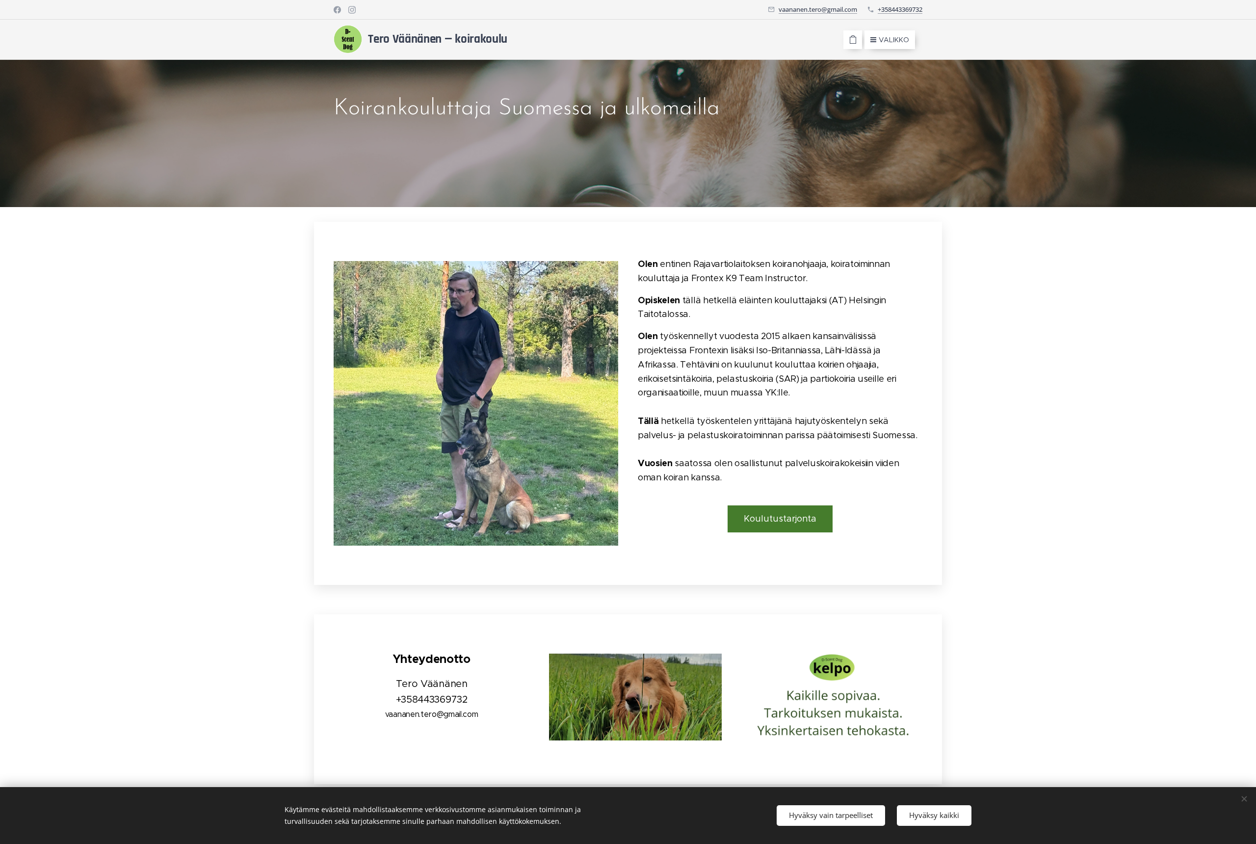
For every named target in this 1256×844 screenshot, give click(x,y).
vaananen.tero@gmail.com (818, 9)
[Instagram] (352, 9)
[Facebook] (337, 9)
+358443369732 (900, 9)
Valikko (894, 39)
